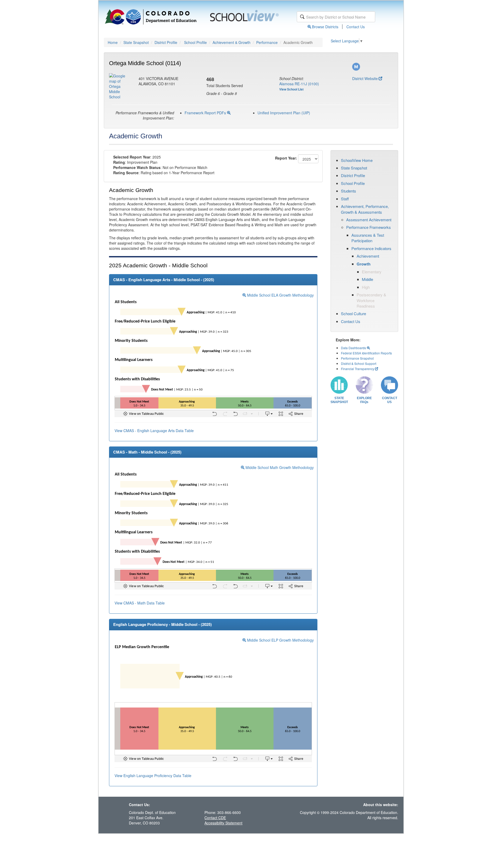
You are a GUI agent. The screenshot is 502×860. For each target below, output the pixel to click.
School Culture (353, 313)
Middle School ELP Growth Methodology (280, 640)
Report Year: (286, 158)
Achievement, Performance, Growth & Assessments (365, 208)
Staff (345, 198)
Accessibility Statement (223, 822)
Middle (367, 279)
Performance (267, 42)
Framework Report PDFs (206, 112)
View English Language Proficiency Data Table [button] (153, 775)
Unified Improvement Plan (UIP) (284, 112)
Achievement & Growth (231, 42)
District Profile (166, 42)
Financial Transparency (357, 368)
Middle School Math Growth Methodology (279, 467)
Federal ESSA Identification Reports (366, 353)
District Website (365, 78)
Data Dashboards (354, 348)
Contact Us (355, 26)
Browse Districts (325, 26)
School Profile (195, 42)
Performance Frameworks (368, 227)
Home (113, 42)
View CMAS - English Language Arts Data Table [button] (154, 430)
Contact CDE (215, 817)
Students (348, 191)
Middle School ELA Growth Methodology (280, 295)
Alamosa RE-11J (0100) (299, 83)
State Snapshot (136, 42)
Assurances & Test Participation (367, 237)
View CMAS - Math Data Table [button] (140, 603)
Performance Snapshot (357, 358)
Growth (363, 264)
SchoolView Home (357, 160)
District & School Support (358, 363)
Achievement (368, 256)
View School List (291, 89)
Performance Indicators (371, 248)
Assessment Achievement (368, 219)
